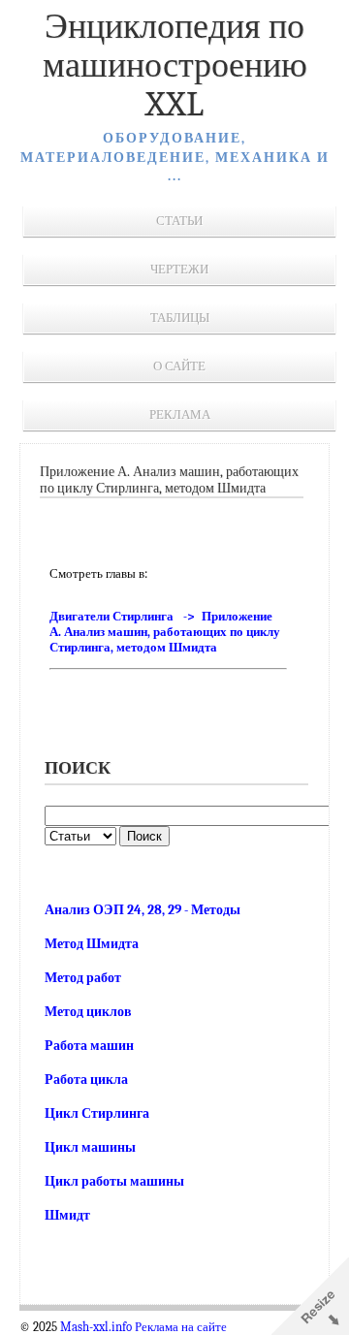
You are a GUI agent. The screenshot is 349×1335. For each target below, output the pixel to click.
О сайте (179, 366)
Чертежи (179, 269)
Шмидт (67, 1215)
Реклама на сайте (181, 1327)
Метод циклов (88, 1011)
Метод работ (83, 977)
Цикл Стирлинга (97, 1113)
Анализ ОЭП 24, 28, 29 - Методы (142, 910)
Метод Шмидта (92, 944)
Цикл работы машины (114, 1181)
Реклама (179, 414)
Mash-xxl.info (96, 1327)
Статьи (179, 220)
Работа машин (89, 1045)
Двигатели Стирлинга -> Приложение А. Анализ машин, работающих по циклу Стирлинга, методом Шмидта (164, 631)
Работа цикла (86, 1079)
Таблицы (179, 317)
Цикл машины (90, 1147)
